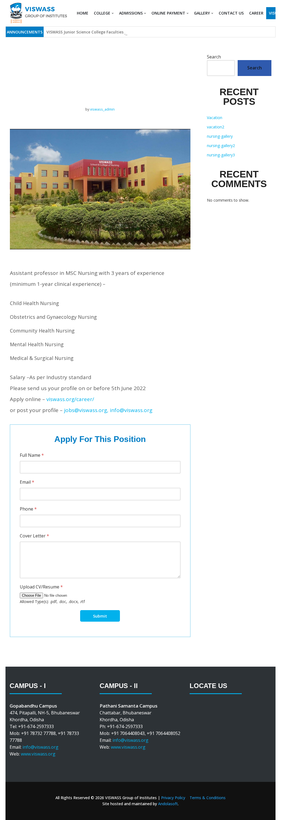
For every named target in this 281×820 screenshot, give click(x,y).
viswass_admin (102, 109)
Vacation (214, 117)
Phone (28, 509)
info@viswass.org (40, 747)
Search (214, 57)
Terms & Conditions (208, 797)
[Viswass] (38, 13)
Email (27, 482)
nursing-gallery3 (221, 154)
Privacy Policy (173, 797)
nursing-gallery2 (221, 145)
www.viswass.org (38, 754)
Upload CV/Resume (41, 587)
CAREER (256, 13)
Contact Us (231, 13)
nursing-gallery (220, 136)
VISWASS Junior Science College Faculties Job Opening (97, 32)
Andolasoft (168, 803)
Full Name (32, 455)
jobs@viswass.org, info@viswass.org (108, 410)
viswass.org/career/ (70, 399)
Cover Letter (34, 536)
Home (82, 13)
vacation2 (215, 126)
